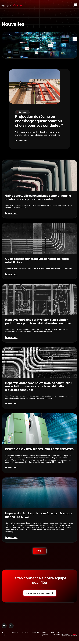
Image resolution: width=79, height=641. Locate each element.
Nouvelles (35, 632)
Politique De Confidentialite (56, 633)
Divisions (14, 632)
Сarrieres (24, 632)
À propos (4, 633)
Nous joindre (45, 633)
